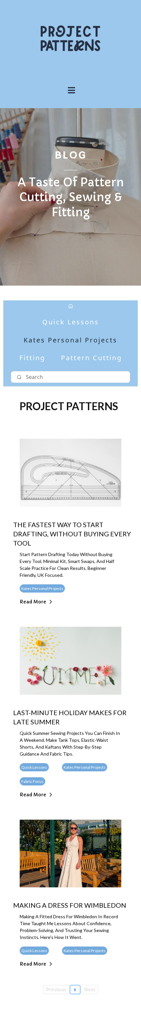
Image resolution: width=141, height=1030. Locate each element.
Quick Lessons (70, 321)
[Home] (70, 307)
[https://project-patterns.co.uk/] (70, 38)
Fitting (32, 357)
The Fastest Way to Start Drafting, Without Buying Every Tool (72, 534)
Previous (56, 990)
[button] (70, 90)
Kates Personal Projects (70, 340)
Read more (33, 602)
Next (89, 990)
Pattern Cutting (91, 357)
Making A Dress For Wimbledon (69, 905)
